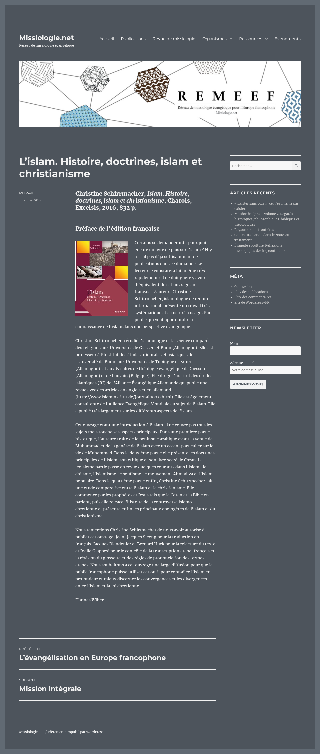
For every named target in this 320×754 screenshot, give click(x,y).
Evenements (288, 38)
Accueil (107, 38)
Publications (133, 38)
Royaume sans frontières (254, 230)
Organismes (214, 38)
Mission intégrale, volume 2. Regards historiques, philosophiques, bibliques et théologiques (266, 219)
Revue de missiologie (174, 38)
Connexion (243, 287)
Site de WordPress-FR (252, 302)
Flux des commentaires (253, 297)
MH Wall (26, 193)
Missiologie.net (46, 37)
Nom (234, 344)
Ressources (250, 38)
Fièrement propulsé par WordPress (76, 732)
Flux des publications (251, 292)
